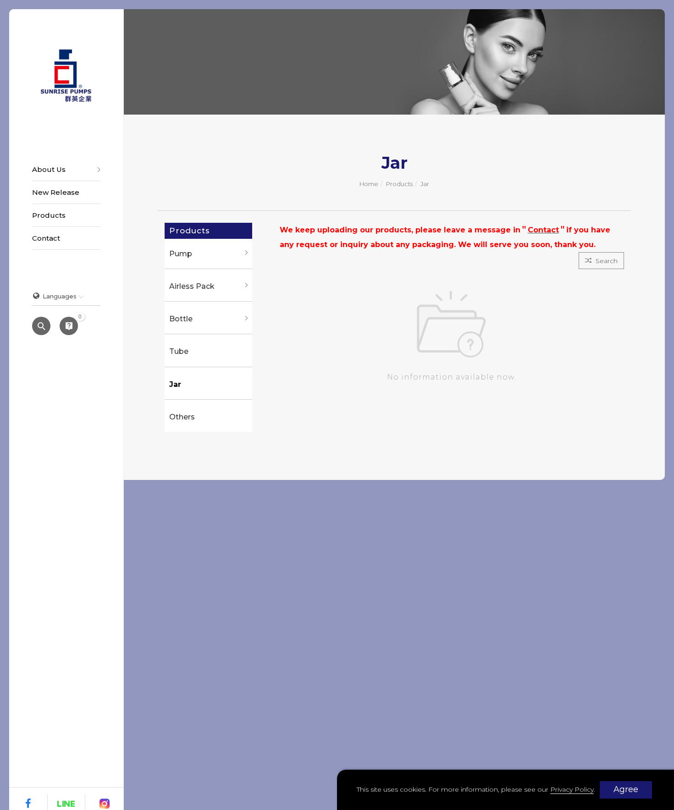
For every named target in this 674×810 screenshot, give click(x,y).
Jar (424, 183)
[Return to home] (66, 75)
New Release (55, 192)
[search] (41, 327)
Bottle (181, 318)
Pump (180, 253)
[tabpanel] (394, 62)
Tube (178, 351)
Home (368, 183)
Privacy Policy (572, 789)
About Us (49, 169)
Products (49, 215)
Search (606, 261)
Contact (46, 238)
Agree (625, 789)
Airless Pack (192, 286)
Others (182, 417)
